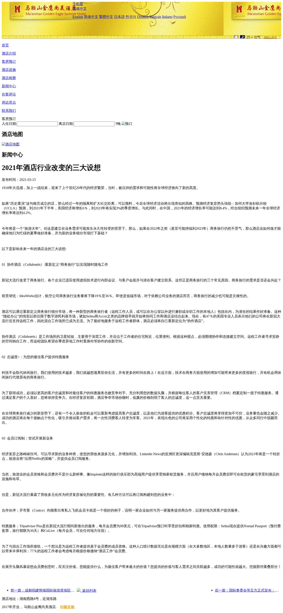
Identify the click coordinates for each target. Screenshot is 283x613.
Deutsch (143, 17)
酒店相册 (9, 78)
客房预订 (9, 61)
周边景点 (9, 102)
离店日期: (66, 124)
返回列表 (88, 590)
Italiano (167, 17)
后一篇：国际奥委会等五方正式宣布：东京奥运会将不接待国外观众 (248, 590)
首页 (5, 45)
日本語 (119, 17)
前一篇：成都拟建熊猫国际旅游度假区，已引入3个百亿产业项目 (44, 590)
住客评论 (9, 94)
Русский (179, 17)
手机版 (78, 4)
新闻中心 (9, 86)
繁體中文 (106, 17)
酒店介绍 (9, 53)
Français (155, 17)
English (78, 17)
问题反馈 (67, 607)
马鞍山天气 (270, 37)
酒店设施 (9, 70)
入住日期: (9, 124)
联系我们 (9, 111)
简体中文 (80, 8)
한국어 (131, 17)
